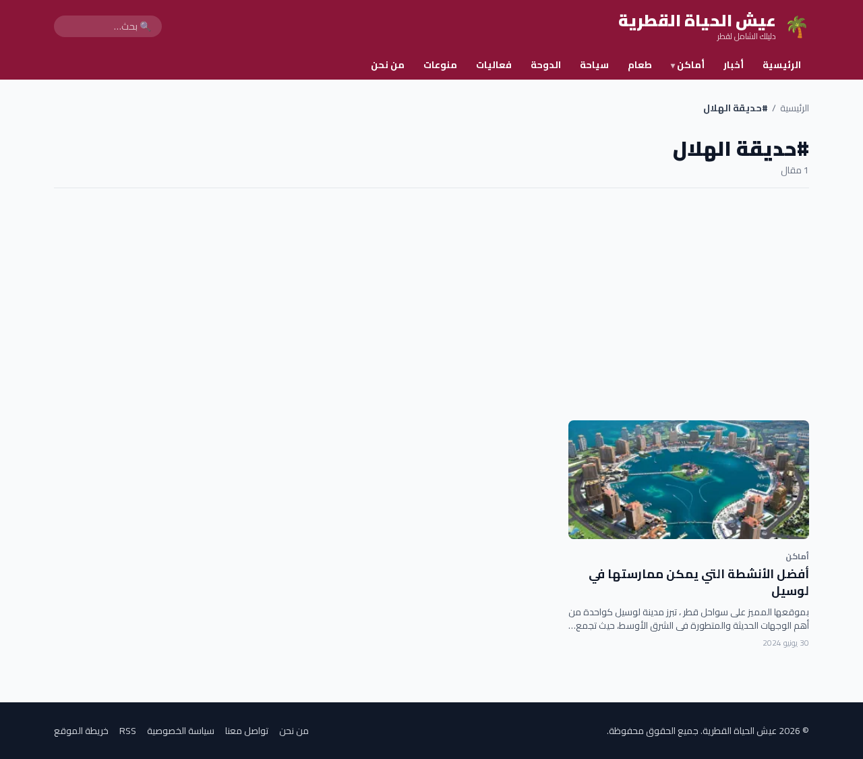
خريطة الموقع (81, 730)
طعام (640, 65)
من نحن (388, 65)
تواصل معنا (246, 730)
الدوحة (546, 65)
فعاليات (494, 65)
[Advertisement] (431, 304)
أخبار (733, 65)
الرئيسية (782, 65)
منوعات (440, 65)
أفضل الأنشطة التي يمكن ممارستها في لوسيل (699, 582)
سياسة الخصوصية (180, 730)
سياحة (594, 65)
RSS (127, 730)
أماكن (688, 65)
